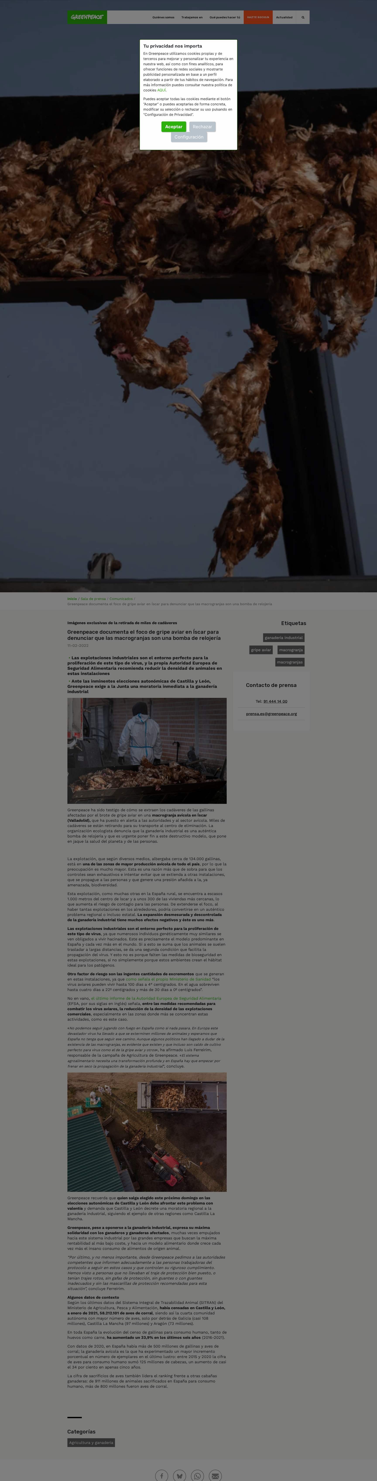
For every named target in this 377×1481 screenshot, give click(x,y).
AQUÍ (161, 90)
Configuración (189, 137)
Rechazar (202, 126)
